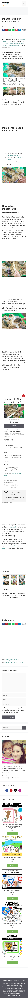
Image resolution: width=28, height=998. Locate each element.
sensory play (13, 527)
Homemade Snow (14, 45)
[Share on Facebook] (3, 30)
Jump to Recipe (9, 35)
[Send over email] (9, 30)
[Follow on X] (16, 790)
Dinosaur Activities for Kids (13, 662)
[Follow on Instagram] (20, 790)
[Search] (24, 728)
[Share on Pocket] (16, 30)
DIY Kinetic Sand (7, 43)
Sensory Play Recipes (11, 660)
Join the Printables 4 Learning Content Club (14, 980)
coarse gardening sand (14, 155)
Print (14, 426)
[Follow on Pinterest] (11, 790)
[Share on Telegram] (19, 30)
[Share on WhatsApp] (13, 30)
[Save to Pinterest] (6, 30)
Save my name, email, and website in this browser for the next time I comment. (14, 710)
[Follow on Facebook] (7, 790)
